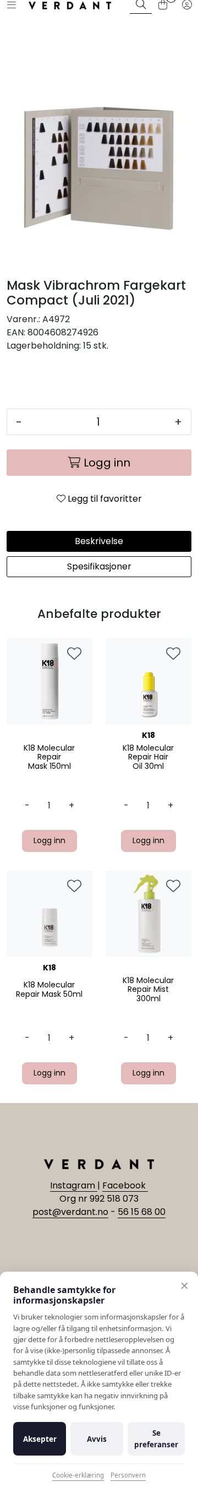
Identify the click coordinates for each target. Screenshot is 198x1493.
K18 (148, 735)
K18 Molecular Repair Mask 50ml (49, 989)
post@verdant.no (70, 1212)
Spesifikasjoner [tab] (99, 566)
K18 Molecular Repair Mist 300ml (148, 989)
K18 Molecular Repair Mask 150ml (49, 757)
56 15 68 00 (142, 1212)
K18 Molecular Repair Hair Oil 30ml (148, 757)
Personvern (128, 1475)
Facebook (125, 1185)
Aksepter (40, 1439)
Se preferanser (156, 1438)
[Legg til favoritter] (74, 654)
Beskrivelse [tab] (99, 541)
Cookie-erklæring (78, 1475)
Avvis (97, 1439)
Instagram (73, 1185)
